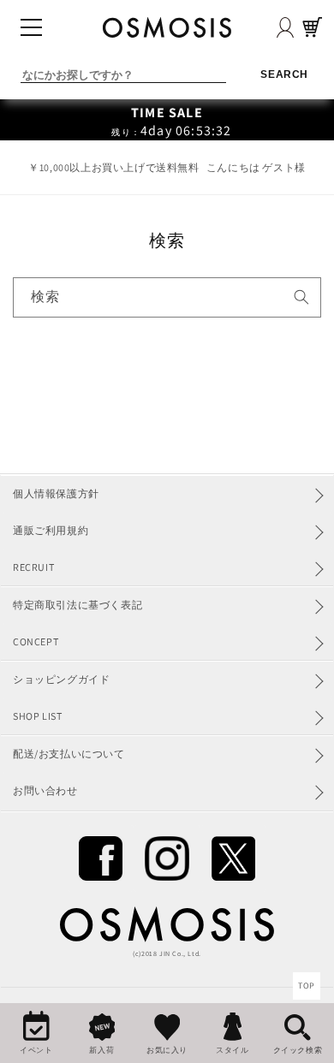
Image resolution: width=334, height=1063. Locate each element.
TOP (306, 985)
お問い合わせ (45, 790)
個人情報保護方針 (56, 493)
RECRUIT (33, 567)
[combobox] (167, 297)
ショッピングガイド (61, 679)
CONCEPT (35, 641)
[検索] (301, 297)
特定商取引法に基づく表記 (77, 604)
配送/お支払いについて (69, 753)
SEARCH (284, 74)
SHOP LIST (37, 716)
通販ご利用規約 (50, 530)
